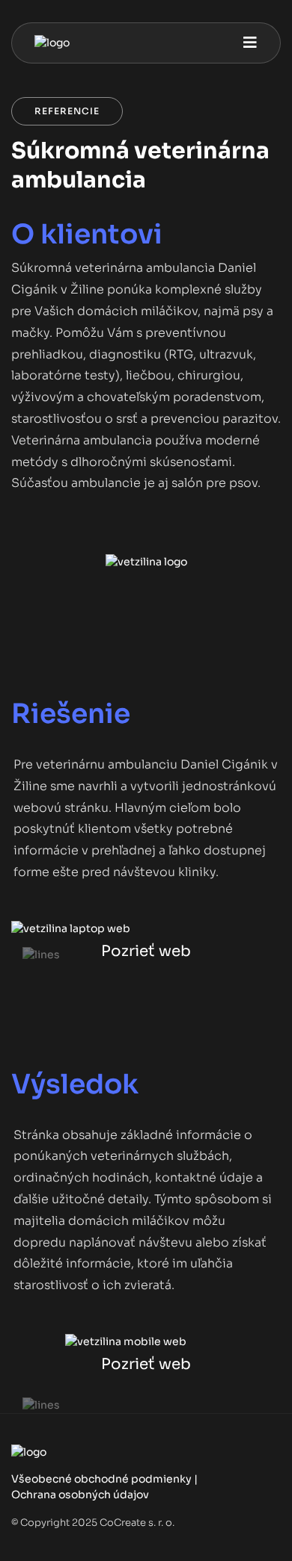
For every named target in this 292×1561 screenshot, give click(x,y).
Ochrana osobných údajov (80, 1494)
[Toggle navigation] (250, 43)
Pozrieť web (146, 951)
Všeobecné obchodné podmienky (101, 1479)
